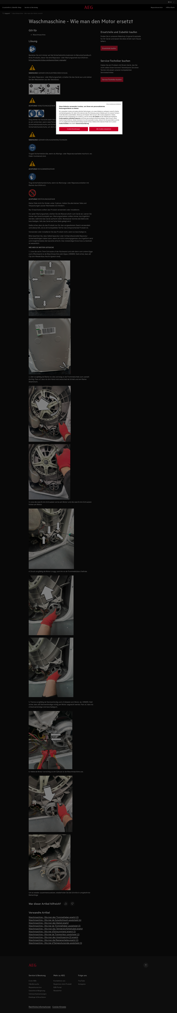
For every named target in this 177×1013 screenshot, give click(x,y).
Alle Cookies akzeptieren (103, 129)
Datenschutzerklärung (82, 123)
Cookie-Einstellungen (73, 129)
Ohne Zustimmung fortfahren (113, 104)
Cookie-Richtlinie (64, 123)
